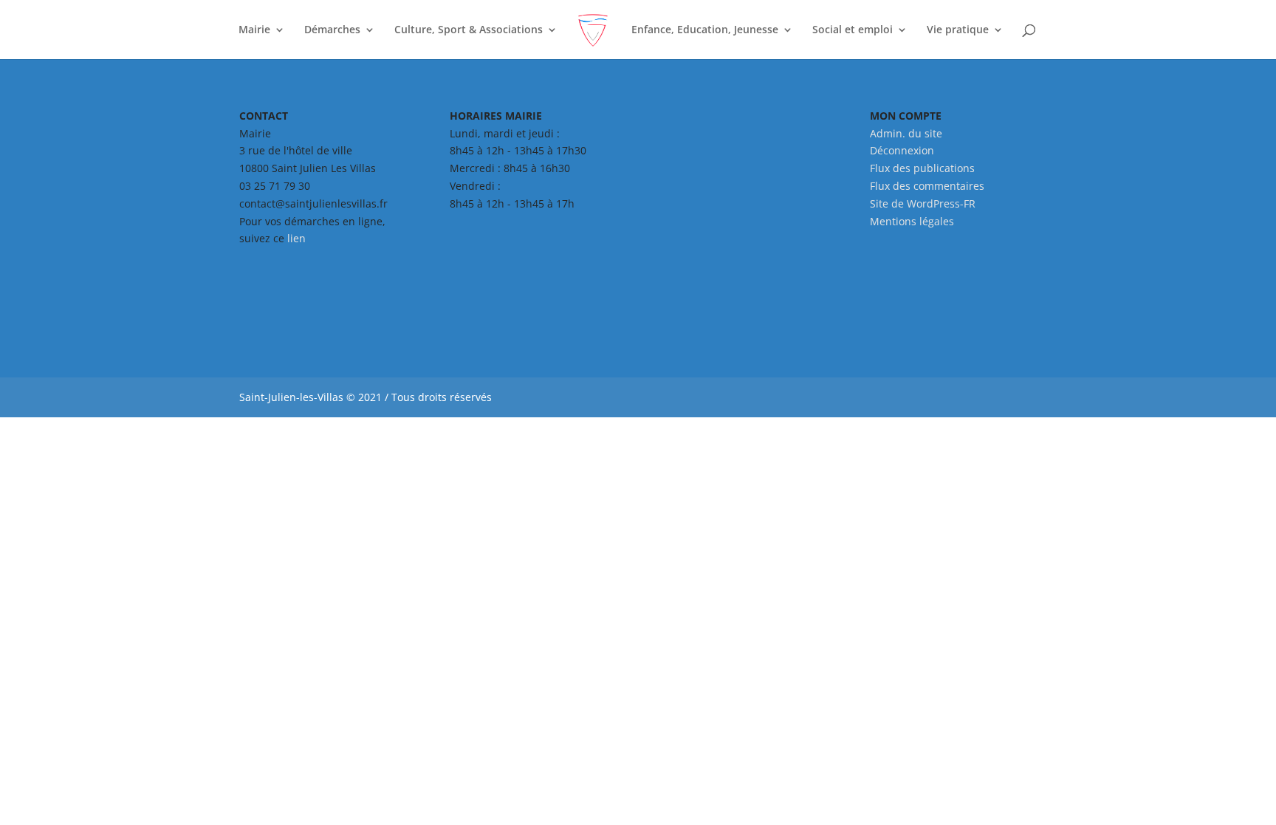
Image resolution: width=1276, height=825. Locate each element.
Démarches (332, 30)
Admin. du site (906, 133)
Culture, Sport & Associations (468, 30)
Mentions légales (912, 221)
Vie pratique (958, 30)
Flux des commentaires (927, 186)
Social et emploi (852, 30)
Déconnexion (902, 150)
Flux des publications (922, 168)
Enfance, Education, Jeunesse (704, 30)
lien (296, 238)
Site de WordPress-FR (922, 203)
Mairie (254, 30)
